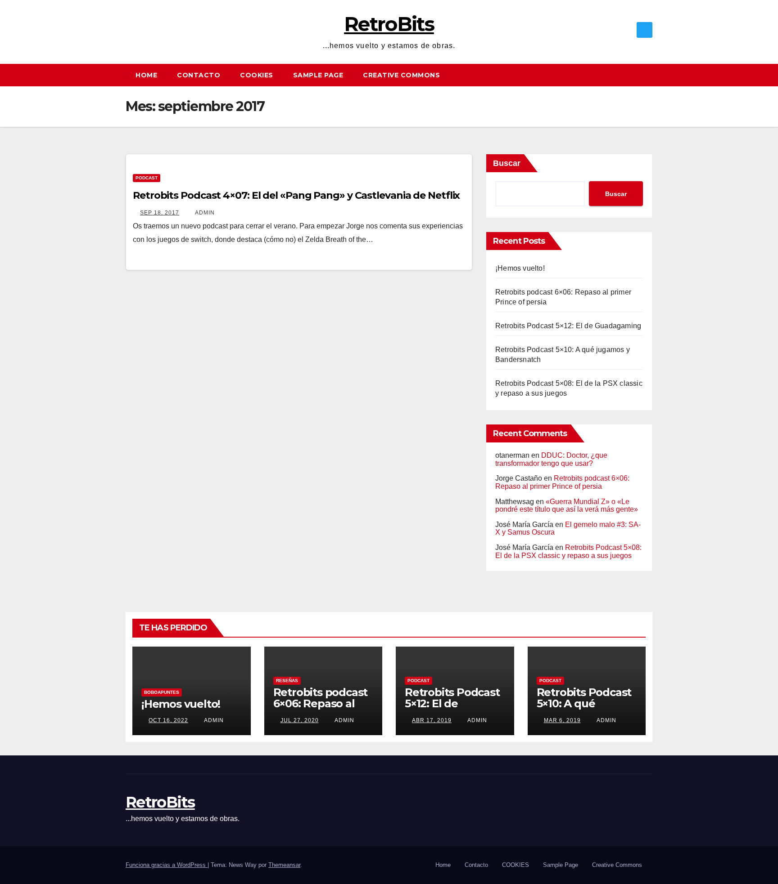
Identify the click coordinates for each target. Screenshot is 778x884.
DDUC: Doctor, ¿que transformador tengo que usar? (551, 459)
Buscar (506, 163)
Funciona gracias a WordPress (167, 865)
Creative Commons (401, 75)
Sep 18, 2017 (159, 213)
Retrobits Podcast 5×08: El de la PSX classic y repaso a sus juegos (568, 551)
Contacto (198, 75)
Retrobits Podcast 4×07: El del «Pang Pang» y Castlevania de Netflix (296, 195)
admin (204, 213)
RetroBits (389, 24)
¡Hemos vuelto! (520, 268)
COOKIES (256, 75)
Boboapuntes (161, 692)
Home (146, 75)
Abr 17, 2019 (432, 720)
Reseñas (287, 680)
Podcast (147, 177)
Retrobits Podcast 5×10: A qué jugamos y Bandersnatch (584, 709)
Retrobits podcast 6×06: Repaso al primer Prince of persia (562, 482)
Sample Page (318, 75)
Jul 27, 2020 (299, 720)
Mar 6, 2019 (562, 720)
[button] (649, 75)
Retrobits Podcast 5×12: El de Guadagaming (568, 326)
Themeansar (284, 865)
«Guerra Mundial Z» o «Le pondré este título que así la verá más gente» (566, 505)
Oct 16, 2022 (168, 720)
